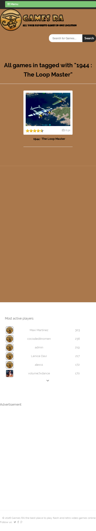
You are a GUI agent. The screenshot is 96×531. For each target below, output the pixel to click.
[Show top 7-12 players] (48, 380)
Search (89, 38)
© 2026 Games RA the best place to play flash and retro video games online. (49, 517)
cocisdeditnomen (39, 338)
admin (39, 347)
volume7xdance (39, 373)
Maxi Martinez (39, 330)
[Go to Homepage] (38, 28)
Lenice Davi (39, 356)
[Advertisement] (29, 220)
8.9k (67, 130)
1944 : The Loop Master (49, 138)
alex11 (39, 364)
